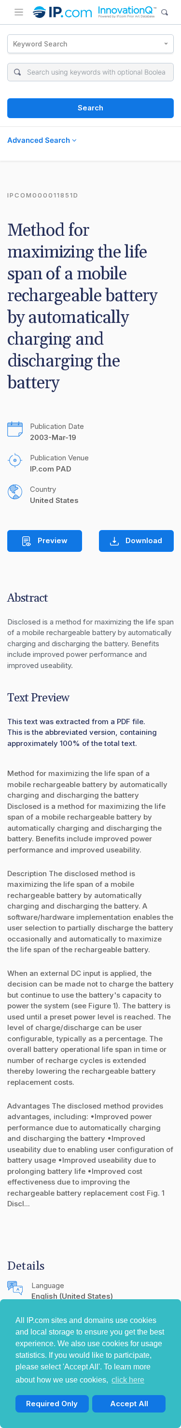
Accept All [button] (129, 1403)
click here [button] (127, 1380)
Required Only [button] (52, 1403)
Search (90, 107)
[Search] (165, 12)
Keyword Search (40, 44)
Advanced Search (39, 140)
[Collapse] (19, 12)
